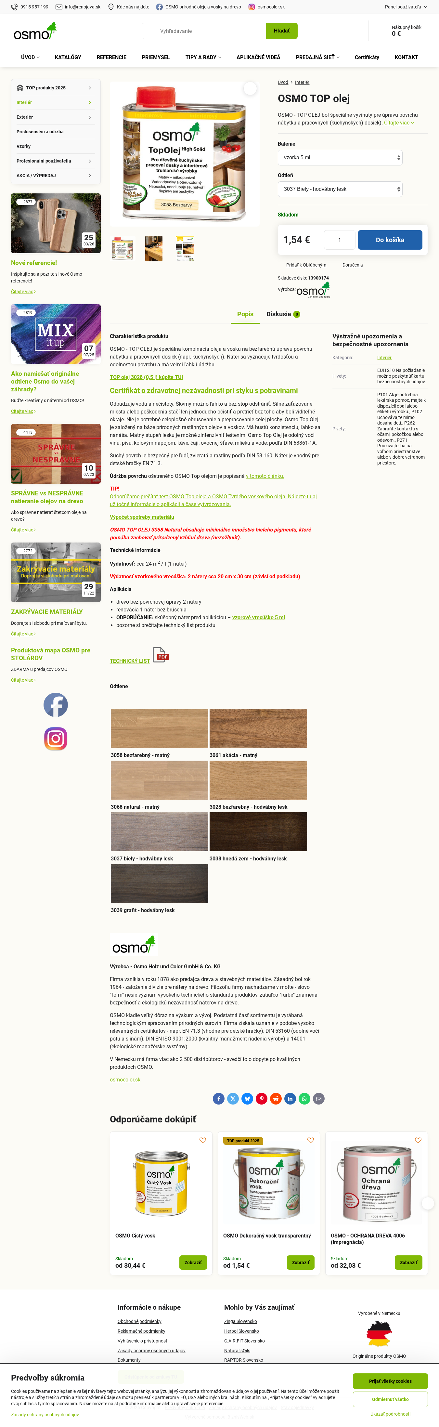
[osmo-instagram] (56, 749)
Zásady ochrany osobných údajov (45, 1414)
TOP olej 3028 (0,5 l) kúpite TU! (146, 377)
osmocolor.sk (125, 1080)
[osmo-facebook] (56, 715)
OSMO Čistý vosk (135, 1236)
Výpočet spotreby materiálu (142, 517)
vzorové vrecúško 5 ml (258, 617)
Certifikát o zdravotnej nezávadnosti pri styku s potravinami (204, 390)
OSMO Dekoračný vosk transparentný (267, 1236)
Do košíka (390, 240)
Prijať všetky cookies (390, 1381)
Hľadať (282, 31)
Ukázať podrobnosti (390, 1414)
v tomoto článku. (265, 476)
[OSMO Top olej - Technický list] (161, 661)
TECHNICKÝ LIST (130, 661)
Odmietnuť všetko (390, 1399)
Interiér (384, 357)
